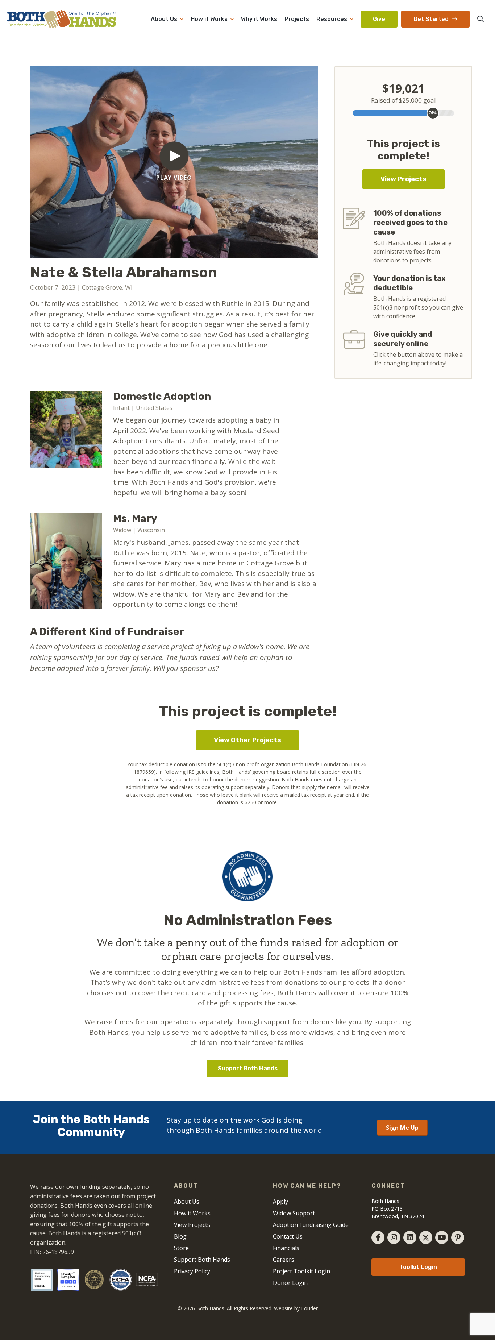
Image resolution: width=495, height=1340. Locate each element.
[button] (480, 19)
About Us (164, 19)
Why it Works (259, 19)
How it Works (209, 19)
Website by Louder (296, 1308)
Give (379, 19)
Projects (296, 19)
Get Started (431, 19)
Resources (331, 19)
